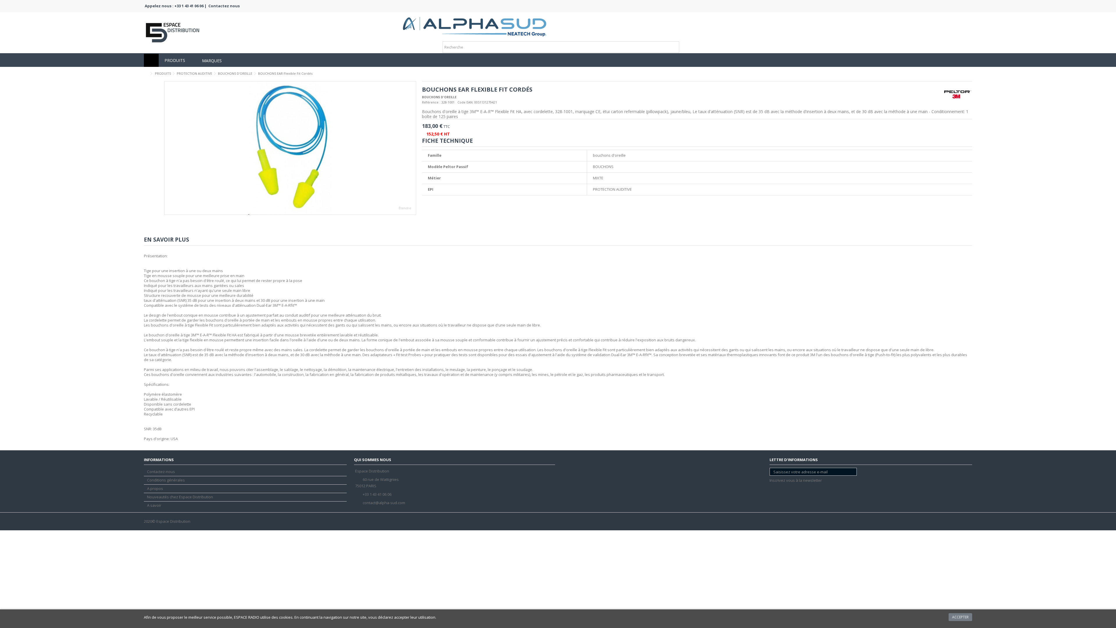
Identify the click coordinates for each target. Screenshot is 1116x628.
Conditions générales (166, 480)
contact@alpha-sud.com (384, 502)
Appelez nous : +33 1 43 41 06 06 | (176, 5)
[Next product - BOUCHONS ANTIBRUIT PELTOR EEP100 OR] (969, 72)
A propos (155, 488)
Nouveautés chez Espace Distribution (180, 497)
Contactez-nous (161, 471)
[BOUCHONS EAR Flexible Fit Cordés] (290, 148)
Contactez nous (224, 5)
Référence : (431, 102)
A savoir (154, 505)
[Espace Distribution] (475, 24)
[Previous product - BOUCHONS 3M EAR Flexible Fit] (963, 72)
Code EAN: (465, 102)
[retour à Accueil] (145, 73)
